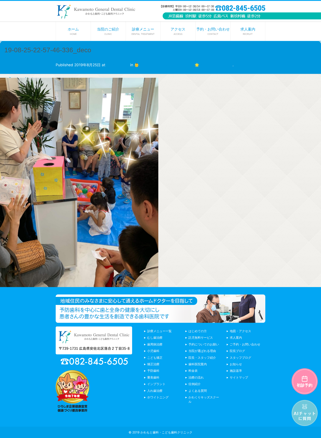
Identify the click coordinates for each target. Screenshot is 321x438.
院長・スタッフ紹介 (202, 357)
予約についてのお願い (203, 344)
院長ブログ (237, 351)
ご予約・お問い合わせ (245, 344)
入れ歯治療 (154, 390)
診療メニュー (143, 31)
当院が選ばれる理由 (202, 351)
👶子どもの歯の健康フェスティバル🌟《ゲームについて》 (183, 65)
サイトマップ (239, 377)
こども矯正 (154, 357)
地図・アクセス (240, 331)
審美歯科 (153, 377)
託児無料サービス (200, 337)
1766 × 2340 (117, 65)
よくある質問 (197, 390)
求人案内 (247, 31)
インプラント (156, 384)
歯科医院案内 (197, 364)
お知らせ (236, 364)
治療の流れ (196, 377)
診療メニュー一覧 (159, 331)
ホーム (73, 31)
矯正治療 (153, 364)
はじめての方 (197, 331)
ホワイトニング (158, 397)
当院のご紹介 (108, 31)
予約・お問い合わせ (213, 31)
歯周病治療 (154, 344)
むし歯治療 (154, 337)
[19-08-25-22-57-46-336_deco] (79, 284)
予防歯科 (153, 370)
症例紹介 (194, 384)
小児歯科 (153, 351)
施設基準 (236, 370)
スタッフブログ (240, 357)
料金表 (193, 370)
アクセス (178, 31)
